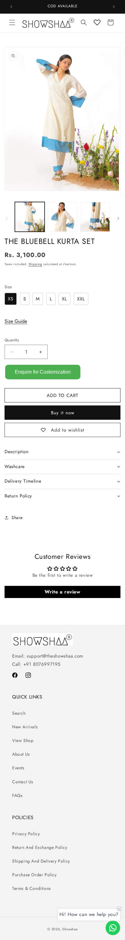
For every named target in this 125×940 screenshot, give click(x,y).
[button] (12, 22)
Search (19, 713)
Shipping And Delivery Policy (41, 861)
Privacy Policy (26, 834)
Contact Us (22, 782)
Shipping (35, 264)
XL (64, 299)
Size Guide (16, 321)
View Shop (22, 740)
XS (10, 299)
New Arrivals (25, 727)
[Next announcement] (113, 6)
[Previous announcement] (11, 6)
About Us (21, 754)
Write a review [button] (62, 591)
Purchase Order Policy (34, 875)
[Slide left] (6, 218)
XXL (81, 299)
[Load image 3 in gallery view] (95, 217)
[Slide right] (118, 218)
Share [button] (17, 517)
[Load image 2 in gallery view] (62, 217)
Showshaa (70, 929)
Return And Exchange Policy (39, 847)
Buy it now (62, 412)
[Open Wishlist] (97, 22)
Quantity (12, 340)
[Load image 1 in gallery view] (30, 217)
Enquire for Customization (43, 371)
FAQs (17, 795)
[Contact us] (113, 928)
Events (18, 768)
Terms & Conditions (31, 888)
